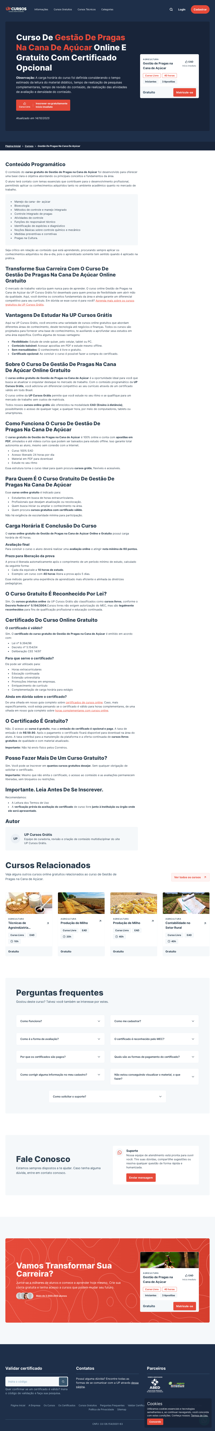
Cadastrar (200, 9)
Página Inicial (13, 146)
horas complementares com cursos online (81, 710)
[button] (63, 1381)
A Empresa (34, 1405)
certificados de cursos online (84, 702)
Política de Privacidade (101, 1409)
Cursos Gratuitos (63, 9)
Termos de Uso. (199, 1415)
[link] (16, 9)
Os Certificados (66, 1405)
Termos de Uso (39, 802)
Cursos (29, 146)
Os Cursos (49, 1405)
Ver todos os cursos (187, 877)
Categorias (107, 9)
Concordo (155, 1421)
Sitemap (121, 1409)
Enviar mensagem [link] (141, 1177)
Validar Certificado (138, 1405)
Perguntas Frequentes (112, 1405)
